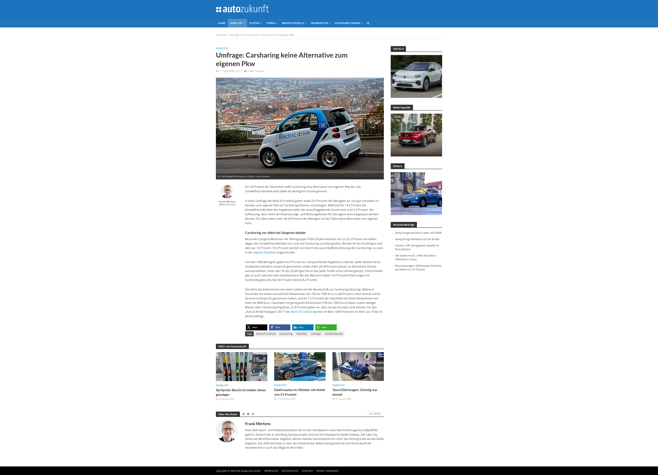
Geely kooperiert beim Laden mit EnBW (418, 232)
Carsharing (286, 333)
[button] (256, 327)
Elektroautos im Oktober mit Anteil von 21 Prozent (299, 392)
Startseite (221, 34)
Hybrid (270, 23)
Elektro (254, 23)
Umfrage (316, 333)
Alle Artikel (375, 413)
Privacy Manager (327, 470)
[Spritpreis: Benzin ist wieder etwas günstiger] (241, 366)
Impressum (271, 470)
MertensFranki (228, 204)
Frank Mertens (227, 201)
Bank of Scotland (301, 312)
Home (222, 23)
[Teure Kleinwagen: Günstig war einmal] (358, 366)
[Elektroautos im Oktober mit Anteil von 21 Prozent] (300, 366)
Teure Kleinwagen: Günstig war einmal (355, 392)
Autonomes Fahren (347, 23)
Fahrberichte (319, 23)
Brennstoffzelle (293, 23)
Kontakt (307, 470)
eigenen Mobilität (264, 252)
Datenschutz (290, 470)
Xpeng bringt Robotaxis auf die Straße (417, 239)
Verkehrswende (334, 333)
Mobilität (236, 23)
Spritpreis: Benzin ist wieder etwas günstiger (241, 392)
